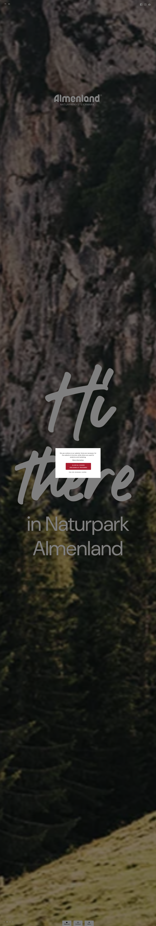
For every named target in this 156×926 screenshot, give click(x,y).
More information (78, 460)
